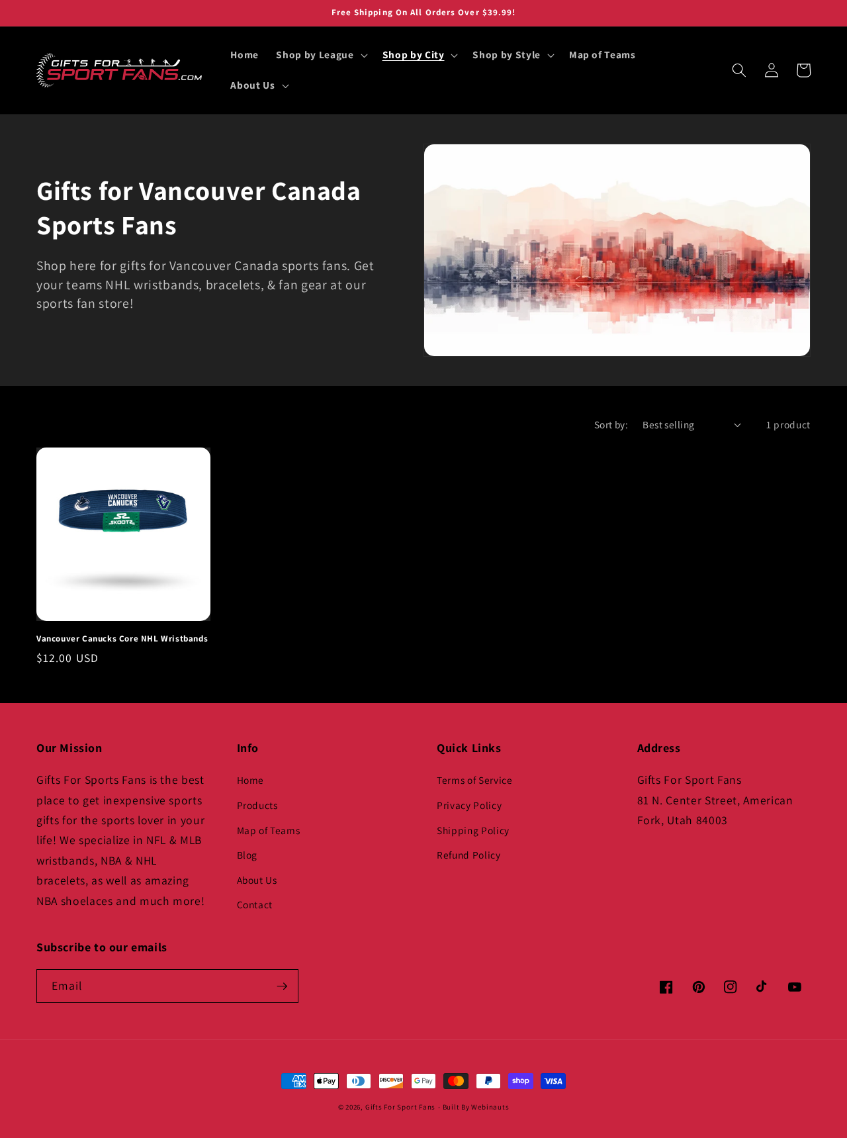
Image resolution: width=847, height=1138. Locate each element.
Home (251, 779)
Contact (255, 904)
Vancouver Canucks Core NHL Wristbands (122, 639)
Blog (247, 854)
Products (257, 805)
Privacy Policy (469, 805)
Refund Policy (469, 854)
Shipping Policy (473, 830)
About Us (257, 879)
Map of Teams (268, 830)
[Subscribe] (282, 986)
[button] (320, 55)
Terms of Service (475, 779)
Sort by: (611, 424)
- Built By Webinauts (473, 1107)
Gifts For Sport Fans (400, 1107)
